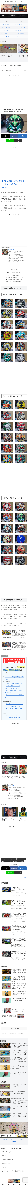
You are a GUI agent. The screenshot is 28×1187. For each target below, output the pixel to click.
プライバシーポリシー (8, 1152)
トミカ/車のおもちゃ (19, 33)
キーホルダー (18, 30)
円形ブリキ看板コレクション (13, 272)
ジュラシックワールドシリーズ (14, 683)
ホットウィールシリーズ (13, 688)
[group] (8, 51)
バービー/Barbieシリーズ (13, 706)
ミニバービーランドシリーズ (14, 708)
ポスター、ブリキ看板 (18, 861)
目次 (12, 269)
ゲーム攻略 (17, 36)
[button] (25, 51)
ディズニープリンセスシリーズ (14, 704)
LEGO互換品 (12, 15)
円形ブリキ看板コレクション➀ (15, 275)
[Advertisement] (14, 91)
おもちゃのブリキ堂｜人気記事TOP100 (13, 1171)
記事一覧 (4, 1167)
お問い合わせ (5, 1155)
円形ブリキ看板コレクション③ (15, 279)
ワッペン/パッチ (4, 30)
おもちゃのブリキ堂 (7, 1163)
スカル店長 (11, 249)
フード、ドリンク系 (7, 861)
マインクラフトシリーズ (13, 686)
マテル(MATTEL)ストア (11, 670)
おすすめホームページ (8, 1159)
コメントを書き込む (14, 1028)
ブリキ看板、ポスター (20, 27)
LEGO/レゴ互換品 (5, 24)
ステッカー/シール (5, 36)
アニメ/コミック (22, 859)
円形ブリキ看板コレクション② (15, 277)
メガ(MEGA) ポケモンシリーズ (13, 717)
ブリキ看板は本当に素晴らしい (13, 281)
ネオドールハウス (5, 33)
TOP (3, 15)
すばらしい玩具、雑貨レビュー (9, 859)
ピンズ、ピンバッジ (5, 27)
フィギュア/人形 (18, 24)
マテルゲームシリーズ (11, 715)
